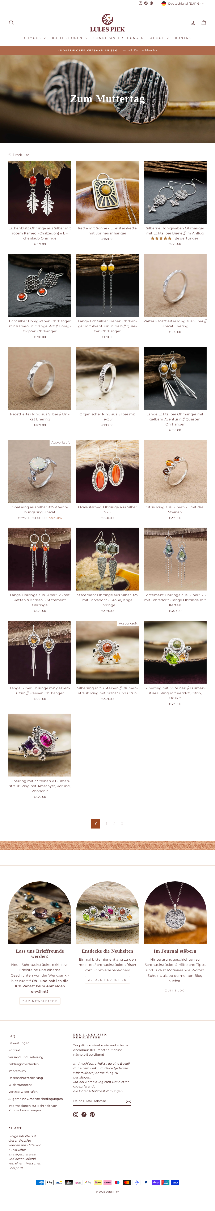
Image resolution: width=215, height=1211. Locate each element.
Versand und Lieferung (25, 1057)
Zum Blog (175, 990)
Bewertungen (18, 1043)
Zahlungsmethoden (23, 1064)
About (158, 38)
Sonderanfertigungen (118, 38)
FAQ (11, 1036)
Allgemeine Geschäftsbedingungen (35, 1098)
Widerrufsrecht (20, 1084)
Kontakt (184, 38)
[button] (161, 238)
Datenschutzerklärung (25, 1078)
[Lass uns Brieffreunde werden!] (39, 912)
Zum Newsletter (39, 1001)
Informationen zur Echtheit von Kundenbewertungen (32, 1108)
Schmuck (32, 38)
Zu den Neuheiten (107, 979)
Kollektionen (68, 38)
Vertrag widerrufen (23, 1091)
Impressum (17, 1071)
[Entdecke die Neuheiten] (107, 912)
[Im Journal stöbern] (175, 912)
